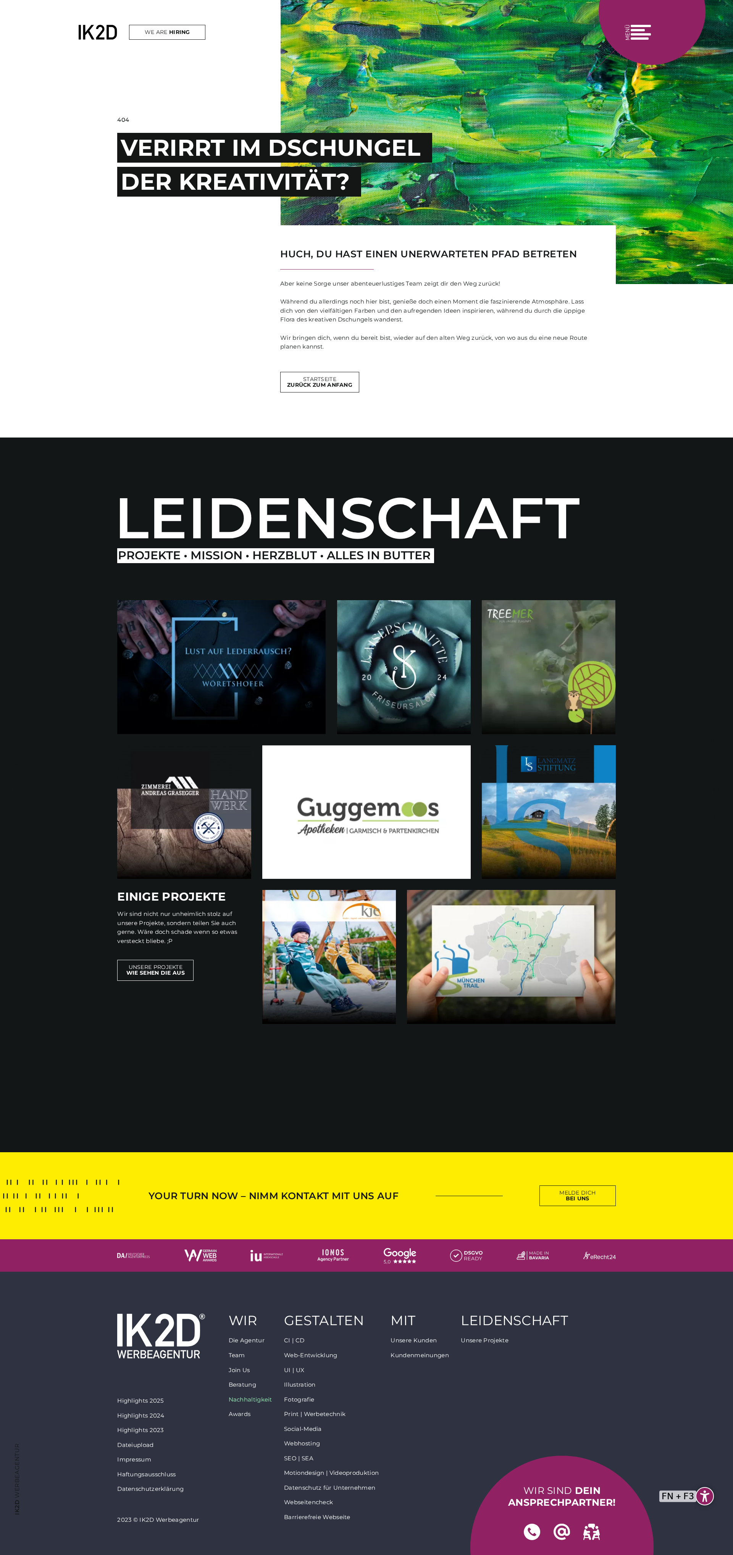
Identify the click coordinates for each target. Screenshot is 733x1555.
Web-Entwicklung (310, 1355)
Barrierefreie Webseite (317, 1517)
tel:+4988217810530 (17, 739)
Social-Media (303, 1428)
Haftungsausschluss (146, 1474)
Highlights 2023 (140, 1430)
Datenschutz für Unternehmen (329, 1487)
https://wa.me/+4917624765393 (17, 816)
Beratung (242, 1384)
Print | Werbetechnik (315, 1414)
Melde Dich (577, 1195)
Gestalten (324, 1321)
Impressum (134, 1459)
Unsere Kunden (414, 1340)
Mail (562, 1532)
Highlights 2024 (141, 1415)
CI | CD (294, 1340)
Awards (240, 1414)
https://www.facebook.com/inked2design (716, 764)
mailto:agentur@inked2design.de (17, 764)
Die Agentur (247, 1340)
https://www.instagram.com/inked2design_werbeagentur (716, 816)
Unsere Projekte (155, 970)
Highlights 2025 (140, 1400)
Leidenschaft (514, 1321)
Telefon (532, 1532)
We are (167, 32)
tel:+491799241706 (17, 790)
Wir (243, 1321)
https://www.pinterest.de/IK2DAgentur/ (716, 790)
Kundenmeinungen (420, 1355)
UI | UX (294, 1370)
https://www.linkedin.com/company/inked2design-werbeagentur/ (716, 739)
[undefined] (705, 1496)
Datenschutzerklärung (150, 1488)
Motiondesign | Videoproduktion (331, 1472)
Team (237, 1355)
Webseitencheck (308, 1502)
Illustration (300, 1384)
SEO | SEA (298, 1458)
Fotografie (299, 1399)
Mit (403, 1321)
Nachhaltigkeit (250, 1399)
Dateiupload (135, 1444)
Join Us (239, 1370)
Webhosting (302, 1443)
